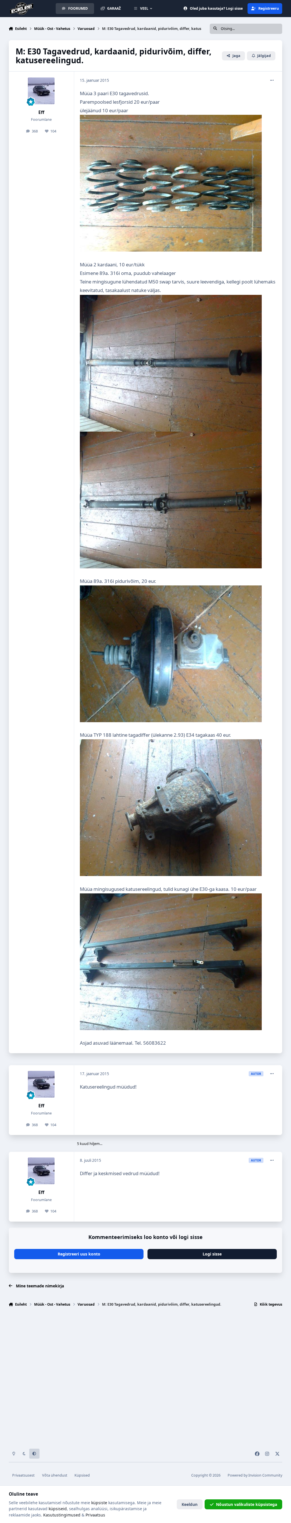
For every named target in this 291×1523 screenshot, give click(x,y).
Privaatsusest (23, 1475)
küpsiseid (58, 1508)
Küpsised (82, 1475)
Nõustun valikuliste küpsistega (246, 1504)
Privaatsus (95, 1515)
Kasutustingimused (61, 1515)
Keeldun (190, 1504)
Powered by (255, 1475)
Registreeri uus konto (79, 1254)
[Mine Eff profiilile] (41, 90)
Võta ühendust (54, 1475)
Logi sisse (212, 1254)
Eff (41, 112)
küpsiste (99, 1502)
